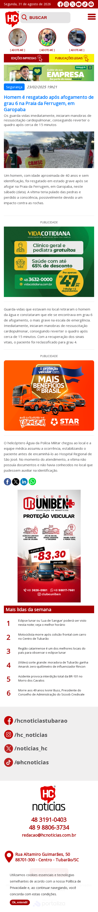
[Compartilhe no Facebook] (7, 481)
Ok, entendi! (20, 902)
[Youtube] (79, 4)
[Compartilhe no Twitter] (15, 481)
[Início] (12, 26)
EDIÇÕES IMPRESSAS (23, 58)
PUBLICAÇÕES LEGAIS (69, 58)
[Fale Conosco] (91, 4)
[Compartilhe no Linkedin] (24, 481)
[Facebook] (60, 4)
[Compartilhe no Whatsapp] (32, 481)
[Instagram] (66, 4)
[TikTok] (85, 4)
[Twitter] (73, 4)
